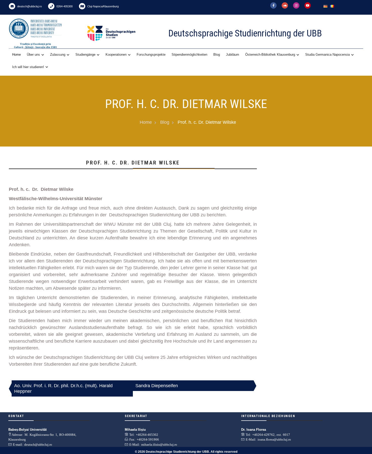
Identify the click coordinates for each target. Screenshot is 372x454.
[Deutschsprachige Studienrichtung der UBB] (123, 33)
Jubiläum (232, 54)
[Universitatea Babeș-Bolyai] (47, 33)
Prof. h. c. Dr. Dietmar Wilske (133, 162)
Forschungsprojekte (151, 54)
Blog (216, 54)
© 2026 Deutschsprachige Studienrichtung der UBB (172, 451)
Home (16, 54)
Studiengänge (85, 54)
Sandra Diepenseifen (156, 385)
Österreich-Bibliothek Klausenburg (270, 54)
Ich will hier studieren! (28, 67)
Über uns (33, 54)
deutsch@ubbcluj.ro (29, 6)
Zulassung (57, 54)
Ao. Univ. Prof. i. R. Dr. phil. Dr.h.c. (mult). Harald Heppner (63, 388)
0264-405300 (64, 6)
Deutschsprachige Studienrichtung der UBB (245, 33)
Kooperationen (116, 54)
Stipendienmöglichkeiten (189, 54)
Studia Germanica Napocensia (327, 54)
